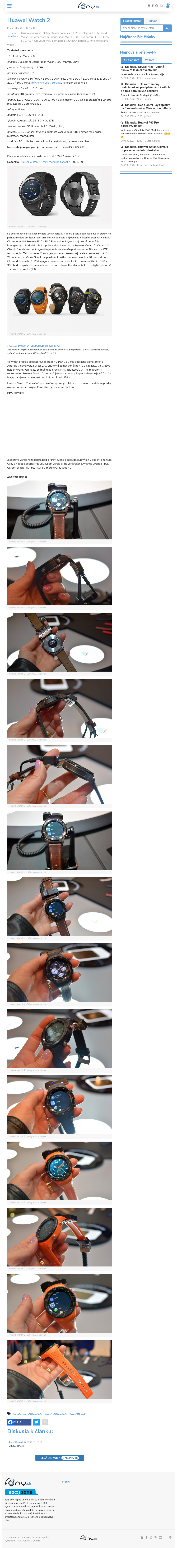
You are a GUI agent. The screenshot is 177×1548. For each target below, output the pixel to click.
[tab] (132, 21)
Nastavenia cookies (28, 1540)
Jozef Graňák (16, 1442)
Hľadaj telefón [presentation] (132, 20)
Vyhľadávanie (167, 28)
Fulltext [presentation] (152, 20)
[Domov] (88, 5)
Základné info (19, 1414)
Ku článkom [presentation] (131, 60)
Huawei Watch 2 (77, 1414)
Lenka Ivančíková (12, 35)
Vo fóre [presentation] (149, 60)
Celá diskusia (59, 1458)
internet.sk (29, 1537)
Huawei (47, 1414)
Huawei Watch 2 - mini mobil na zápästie (45, 162)
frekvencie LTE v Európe (45, 83)
